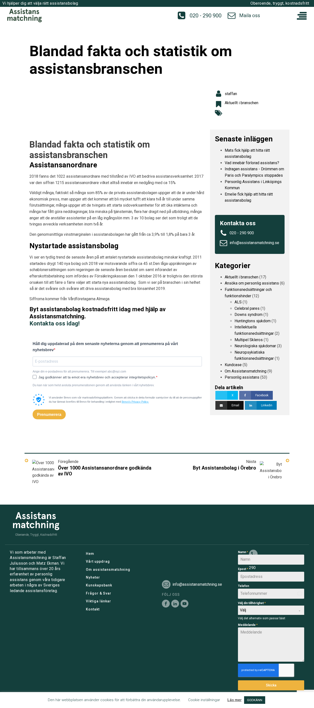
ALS (238, 302)
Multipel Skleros (249, 339)
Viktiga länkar (98, 601)
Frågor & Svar (98, 593)
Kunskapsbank (99, 585)
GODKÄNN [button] (254, 700)
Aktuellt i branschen (241, 102)
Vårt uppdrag (98, 561)
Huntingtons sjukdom (253, 321)
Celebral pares (247, 308)
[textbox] (266, 610)
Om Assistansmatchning (245, 371)
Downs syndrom (248, 314)
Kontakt (93, 609)
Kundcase (233, 364)
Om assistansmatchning (108, 569)
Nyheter (93, 577)
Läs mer (234, 700)
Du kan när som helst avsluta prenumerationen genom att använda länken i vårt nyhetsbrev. (93, 385)
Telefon (243, 586)
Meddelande (248, 625)
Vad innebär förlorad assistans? (252, 163)
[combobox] (271, 610)
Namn (243, 552)
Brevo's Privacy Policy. (135, 401)
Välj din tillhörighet (252, 603)
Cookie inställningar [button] (204, 700)
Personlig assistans (242, 377)
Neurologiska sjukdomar (255, 346)
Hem (90, 554)
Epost (243, 569)
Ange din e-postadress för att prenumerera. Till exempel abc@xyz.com (79, 371)
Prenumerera (49, 414)
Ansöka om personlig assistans (252, 283)
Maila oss (249, 15)
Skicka (271, 685)
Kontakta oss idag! (54, 323)
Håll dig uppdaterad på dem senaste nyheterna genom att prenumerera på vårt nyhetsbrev (105, 347)
